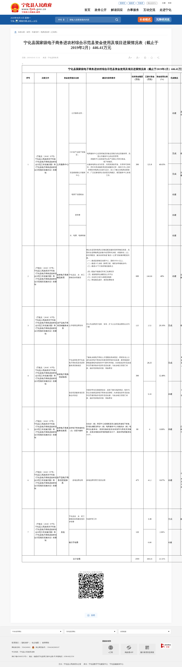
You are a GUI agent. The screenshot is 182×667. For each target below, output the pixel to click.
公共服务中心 (63, 164)
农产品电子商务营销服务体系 (62, 325)
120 (137, 532)
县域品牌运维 (77, 480)
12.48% (162, 376)
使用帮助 (45, 643)
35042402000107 (53, 647)
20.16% (162, 325)
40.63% (162, 164)
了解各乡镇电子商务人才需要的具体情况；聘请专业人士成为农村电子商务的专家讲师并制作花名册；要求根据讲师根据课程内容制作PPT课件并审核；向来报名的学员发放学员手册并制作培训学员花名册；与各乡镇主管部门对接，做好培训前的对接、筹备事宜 (108, 362)
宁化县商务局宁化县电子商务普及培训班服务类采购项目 (77, 362)
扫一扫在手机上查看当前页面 (91, 572)
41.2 (149, 480)
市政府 (140, 3)
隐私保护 (25, 643)
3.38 (149, 519)
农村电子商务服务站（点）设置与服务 (77, 429)
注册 (164, 3)
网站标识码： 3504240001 (21, 647)
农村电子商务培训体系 (63, 375)
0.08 (149, 542)
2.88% (162, 532)
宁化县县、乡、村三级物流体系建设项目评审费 (77, 519)
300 (137, 164)
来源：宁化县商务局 (50, 58)
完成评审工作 (91, 519)
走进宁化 (165, 10)
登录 (169, 3)
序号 (28, 78)
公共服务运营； (78, 113)
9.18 (149, 394)
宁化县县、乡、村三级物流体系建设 (77, 276)
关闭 (91, 615)
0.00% (162, 429)
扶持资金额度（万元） (137, 78)
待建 (170, 429)
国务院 (122, 3)
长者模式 (145, 19)
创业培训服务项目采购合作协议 (77, 394)
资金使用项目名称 (71, 78)
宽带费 (77, 215)
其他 (63, 532)
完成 (174, 153)
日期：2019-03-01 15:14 (31, 58)
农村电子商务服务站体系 (63, 429)
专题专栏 (35, 32)
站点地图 (35, 643)
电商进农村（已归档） (49, 32)
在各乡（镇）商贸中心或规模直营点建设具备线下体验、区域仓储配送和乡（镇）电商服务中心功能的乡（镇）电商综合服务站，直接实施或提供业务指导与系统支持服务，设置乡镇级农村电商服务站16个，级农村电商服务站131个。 (108, 429)
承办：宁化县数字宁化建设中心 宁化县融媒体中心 (103, 664)
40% (162, 276)
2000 (137, 559)
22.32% (162, 559)
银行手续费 (73, 542)
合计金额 (76, 559)
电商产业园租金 (78, 194)
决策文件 (45, 78)
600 (137, 276)
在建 (174, 113)
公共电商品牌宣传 (76, 325)
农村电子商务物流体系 (63, 276)
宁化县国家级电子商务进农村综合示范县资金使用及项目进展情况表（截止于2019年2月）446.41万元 (91, 45)
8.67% (162, 480)
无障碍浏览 (163, 19)
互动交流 (149, 10)
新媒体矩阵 (106, 641)
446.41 (149, 559)
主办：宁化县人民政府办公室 (70, 664)
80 (137, 429)
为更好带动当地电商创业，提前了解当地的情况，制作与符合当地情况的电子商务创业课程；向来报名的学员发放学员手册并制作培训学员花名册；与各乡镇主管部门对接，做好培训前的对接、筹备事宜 (108, 394)
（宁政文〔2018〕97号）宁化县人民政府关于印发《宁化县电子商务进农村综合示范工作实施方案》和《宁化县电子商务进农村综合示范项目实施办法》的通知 (45, 164)
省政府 (131, 3)
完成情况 (174, 78)
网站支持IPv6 (152, 3)
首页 (87, 10)
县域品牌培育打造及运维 (95, 480)
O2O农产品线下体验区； (77, 153)
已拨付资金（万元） (149, 78)
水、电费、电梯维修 (77, 235)
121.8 (149, 164)
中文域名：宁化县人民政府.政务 (23, 652)
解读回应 (117, 10)
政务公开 (101, 10)
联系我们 (15, 643)
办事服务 (133, 10)
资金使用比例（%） (162, 78)
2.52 (149, 326)
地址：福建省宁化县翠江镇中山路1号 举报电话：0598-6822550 (51, 656)
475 (137, 480)
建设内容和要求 (108, 78)
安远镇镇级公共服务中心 (77, 174)
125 (137, 326)
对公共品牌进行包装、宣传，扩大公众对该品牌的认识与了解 (108, 325)
